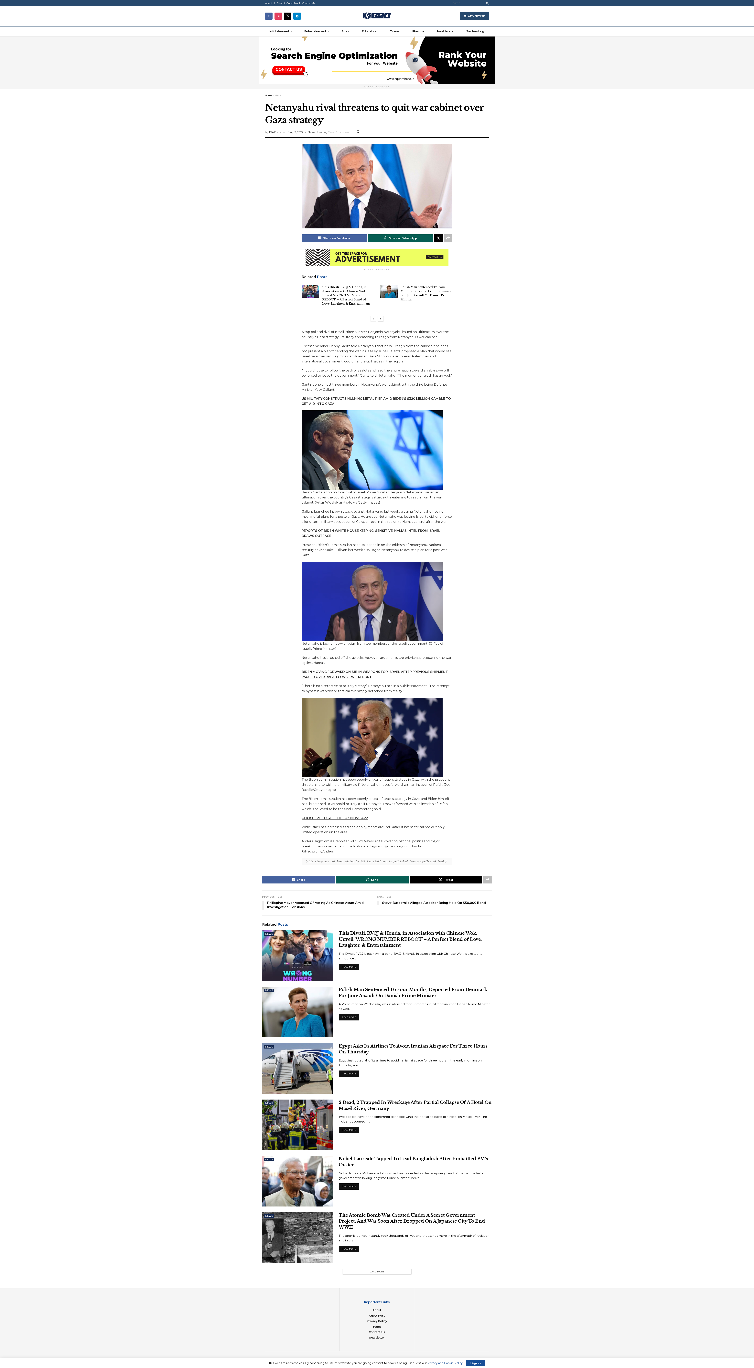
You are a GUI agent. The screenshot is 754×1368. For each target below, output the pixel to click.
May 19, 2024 (295, 132)
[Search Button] (486, 3)
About (376, 1310)
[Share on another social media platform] (448, 238)
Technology (475, 31)
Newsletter (377, 1337)
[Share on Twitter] (438, 238)
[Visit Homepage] (377, 16)
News (278, 95)
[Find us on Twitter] (287, 16)
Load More (377, 1271)
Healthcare (445, 31)
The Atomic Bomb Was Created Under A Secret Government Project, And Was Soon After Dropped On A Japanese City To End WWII (412, 1221)
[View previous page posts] (373, 319)
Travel (395, 31)
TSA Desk (275, 132)
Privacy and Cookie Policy (445, 1363)
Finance (418, 31)
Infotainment (279, 31)
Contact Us (308, 3)
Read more (350, 966)
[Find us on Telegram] (297, 16)
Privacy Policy (377, 1321)
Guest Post (377, 1315)
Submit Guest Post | (288, 3)
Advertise (476, 16)
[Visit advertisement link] (377, 60)
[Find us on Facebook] (269, 16)
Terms (377, 1326)
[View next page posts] (380, 319)
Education (369, 31)
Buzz (345, 31)
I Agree (475, 1363)
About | (270, 3)
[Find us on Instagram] (278, 16)
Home (268, 95)
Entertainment (315, 31)
